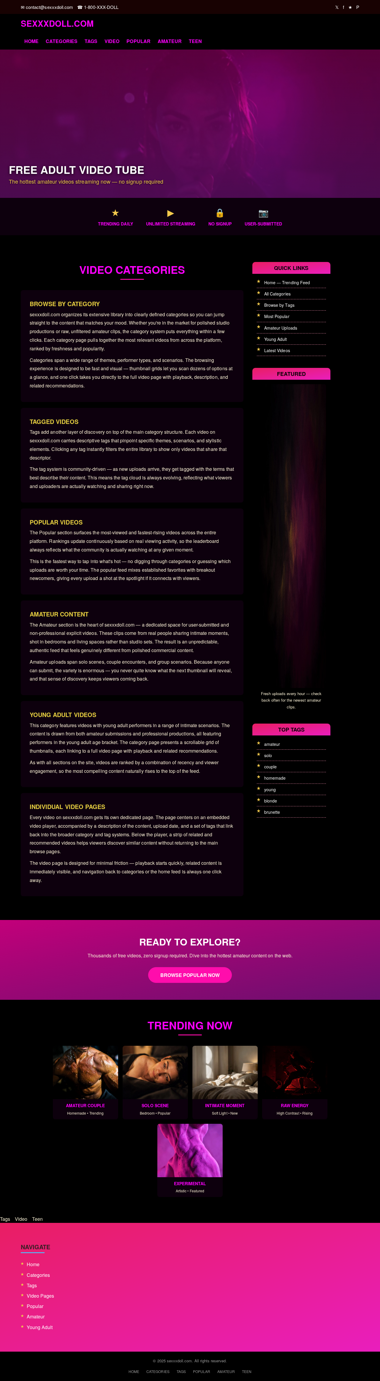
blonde (270, 801)
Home (31, 41)
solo (268, 755)
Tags (91, 41)
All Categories (277, 294)
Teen (195, 41)
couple (270, 767)
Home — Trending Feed (287, 282)
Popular (138, 41)
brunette (272, 812)
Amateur (170, 41)
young (270, 789)
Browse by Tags (279, 305)
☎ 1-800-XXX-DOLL (97, 7)
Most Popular (276, 316)
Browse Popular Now (190, 975)
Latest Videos (277, 350)
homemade (275, 778)
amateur (272, 744)
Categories (61, 41)
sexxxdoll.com (57, 23)
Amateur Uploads (280, 328)
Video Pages (40, 1295)
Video (111, 41)
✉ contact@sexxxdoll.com (47, 7)
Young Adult (275, 339)
